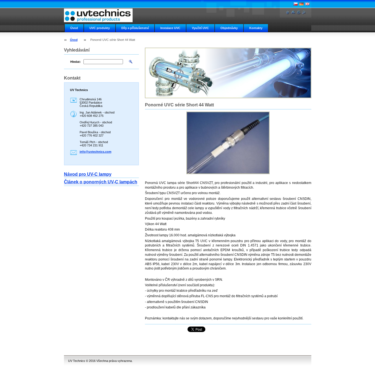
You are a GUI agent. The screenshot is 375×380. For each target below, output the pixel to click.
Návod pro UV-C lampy (87, 174)
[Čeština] (295, 4)
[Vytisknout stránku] (298, 12)
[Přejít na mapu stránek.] (293, 12)
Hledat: (75, 61)
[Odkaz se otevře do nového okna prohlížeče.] (228, 143)
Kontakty (255, 28)
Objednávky (229, 28)
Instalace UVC (170, 28)
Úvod (74, 28)
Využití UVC (200, 28)
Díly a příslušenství (135, 28)
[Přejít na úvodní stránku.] (98, 15)
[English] (307, 4)
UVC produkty (99, 28)
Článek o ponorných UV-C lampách (100, 182)
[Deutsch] (301, 4)
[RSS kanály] (304, 12)
